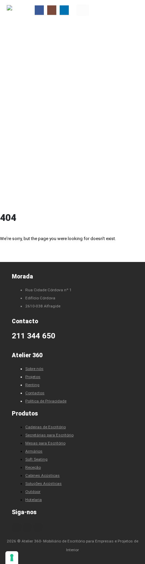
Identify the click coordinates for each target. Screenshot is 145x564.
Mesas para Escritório (45, 443)
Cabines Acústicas (42, 475)
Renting (32, 385)
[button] (82, 10)
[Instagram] (51, 9)
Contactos (35, 393)
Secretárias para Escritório (49, 435)
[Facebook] (39, 9)
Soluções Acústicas (43, 483)
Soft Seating (36, 459)
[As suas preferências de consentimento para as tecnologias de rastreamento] (11, 557)
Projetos (32, 376)
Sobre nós (34, 368)
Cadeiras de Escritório (45, 427)
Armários (33, 451)
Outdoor (32, 491)
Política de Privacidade (45, 401)
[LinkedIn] (64, 9)
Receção (33, 467)
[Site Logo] (20, 10)
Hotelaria (33, 499)
